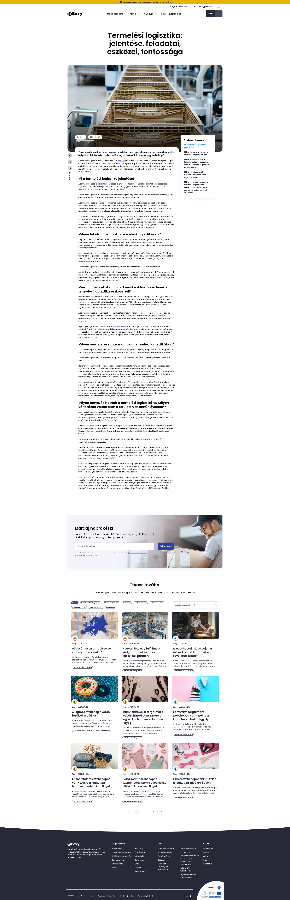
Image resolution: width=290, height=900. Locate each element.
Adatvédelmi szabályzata (137, 553)
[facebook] (183, 896)
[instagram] (191, 896)
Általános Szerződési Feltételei (86, 556)
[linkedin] (187, 896)
